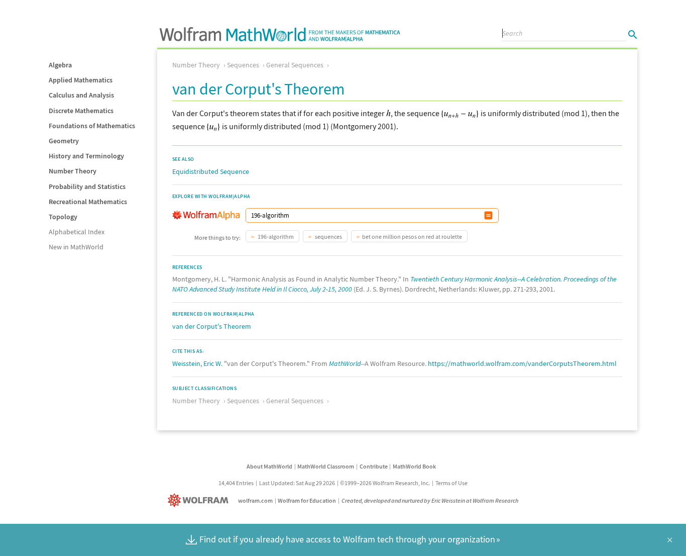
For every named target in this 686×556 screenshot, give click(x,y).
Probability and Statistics (87, 186)
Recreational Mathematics (88, 201)
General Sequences (294, 64)
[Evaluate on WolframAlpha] (488, 215)
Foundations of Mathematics (92, 125)
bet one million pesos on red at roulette (412, 236)
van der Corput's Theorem (211, 326)
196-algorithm (275, 236)
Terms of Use (451, 483)
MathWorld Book (414, 466)
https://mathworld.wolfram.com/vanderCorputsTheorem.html (522, 363)
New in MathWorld (76, 246)
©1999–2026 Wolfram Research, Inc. (385, 483)
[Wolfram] (200, 500)
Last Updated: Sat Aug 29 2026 (297, 483)
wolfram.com (255, 500)
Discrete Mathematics (81, 110)
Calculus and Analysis (81, 95)
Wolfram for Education (307, 500)
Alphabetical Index (76, 231)
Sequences (243, 64)
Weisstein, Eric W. (197, 363)
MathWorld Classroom (325, 466)
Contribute (374, 466)
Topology (63, 216)
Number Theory (72, 170)
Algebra (60, 64)
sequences (328, 236)
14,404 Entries (236, 483)
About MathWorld (269, 466)
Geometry (64, 140)
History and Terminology (86, 155)
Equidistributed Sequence (210, 171)
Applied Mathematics (80, 79)
